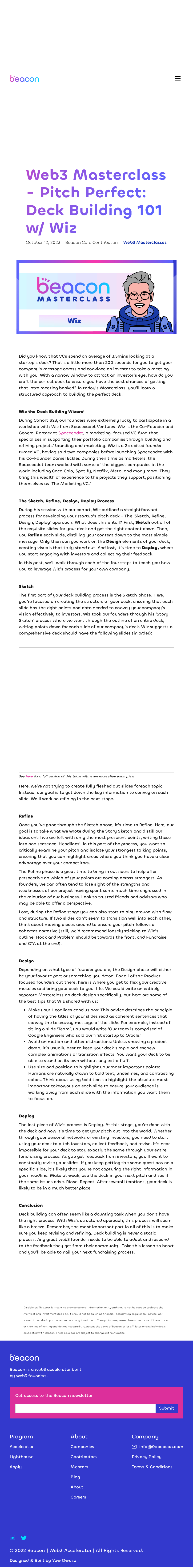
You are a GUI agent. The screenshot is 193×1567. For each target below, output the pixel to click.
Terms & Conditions (152, 1467)
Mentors (79, 1467)
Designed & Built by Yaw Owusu (43, 1560)
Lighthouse (21, 1457)
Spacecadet (70, 433)
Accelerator (21, 1446)
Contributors (84, 1457)
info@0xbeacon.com (161, 1446)
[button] (177, 78)
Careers (78, 1497)
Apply (16, 1467)
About (77, 1487)
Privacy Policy (147, 1457)
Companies (82, 1446)
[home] (24, 78)
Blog (75, 1477)
